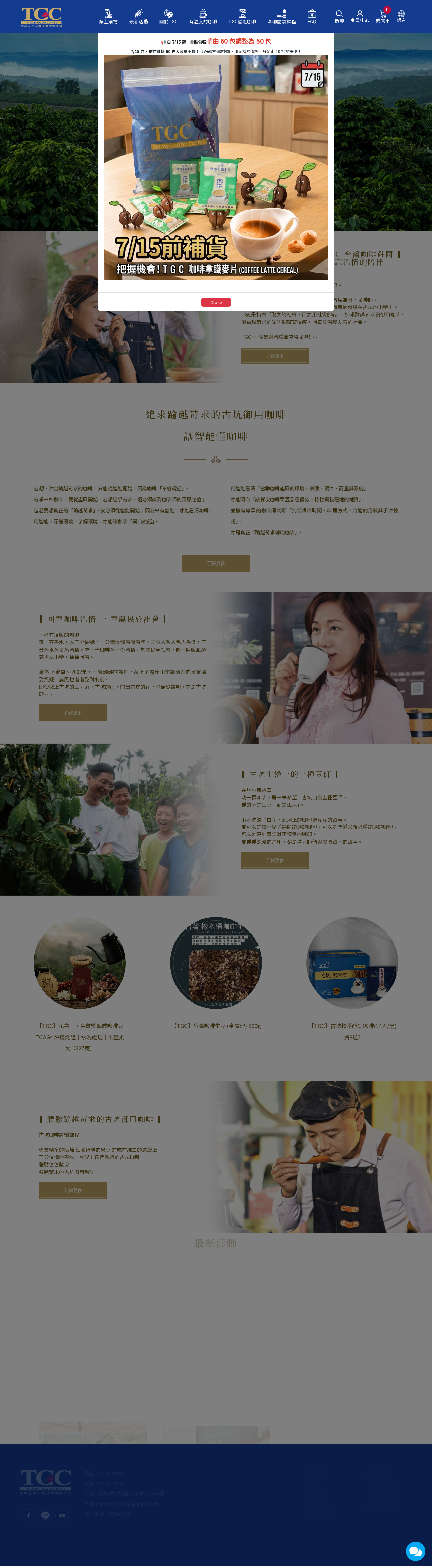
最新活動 (138, 21)
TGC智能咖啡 (242, 21)
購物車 (383, 16)
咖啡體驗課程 (282, 21)
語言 (401, 20)
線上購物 (108, 21)
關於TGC (168, 21)
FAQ (311, 21)
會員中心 (360, 20)
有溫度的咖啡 (203, 21)
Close (216, 302)
